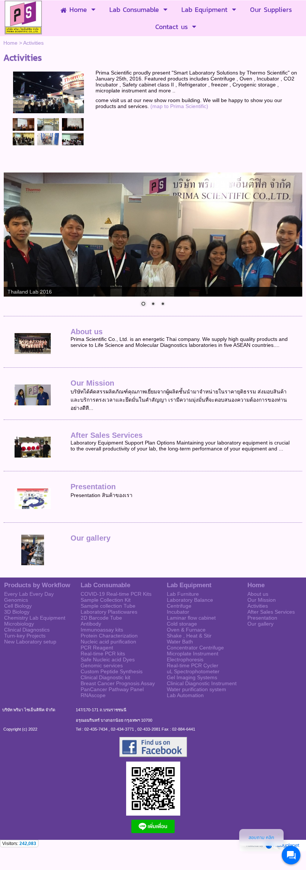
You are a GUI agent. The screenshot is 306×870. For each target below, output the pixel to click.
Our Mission (92, 383)
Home (10, 43)
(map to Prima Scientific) (179, 106)
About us (87, 332)
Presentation (93, 487)
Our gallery (90, 538)
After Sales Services (107, 435)
